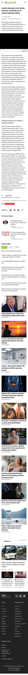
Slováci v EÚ (18, 636)
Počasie (4, 633)
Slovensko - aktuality (20, 623)
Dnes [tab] (4, 247)
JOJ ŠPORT (4, 611)
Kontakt (4, 647)
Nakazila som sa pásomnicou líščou (11, 251)
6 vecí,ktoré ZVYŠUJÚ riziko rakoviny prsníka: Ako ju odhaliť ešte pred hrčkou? (14, 283)
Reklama (4, 645)
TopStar (4, 623)
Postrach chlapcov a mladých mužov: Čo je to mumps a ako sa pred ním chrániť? (14, 256)
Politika (17, 631)
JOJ (2, 606)
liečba (7, 203)
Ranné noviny (18, 616)
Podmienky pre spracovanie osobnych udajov (6, 652)
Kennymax (17, 668)
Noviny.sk (17, 606)
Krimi (16, 628)
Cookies (4, 656)
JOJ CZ (3, 613)
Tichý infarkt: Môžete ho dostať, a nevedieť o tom (14, 262)
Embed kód (24, 51)
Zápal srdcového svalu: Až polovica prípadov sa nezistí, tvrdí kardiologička (14, 289)
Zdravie (3, 628)
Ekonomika (18, 633)
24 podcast (18, 621)
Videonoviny (18, 613)
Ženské (3, 621)
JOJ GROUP (4, 616)
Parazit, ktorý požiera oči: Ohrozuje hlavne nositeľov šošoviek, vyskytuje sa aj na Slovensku (13, 269)
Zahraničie (17, 626)
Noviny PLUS (18, 611)
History (4, 631)
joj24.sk (17, 608)
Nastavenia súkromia (7, 658)
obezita (12, 203)
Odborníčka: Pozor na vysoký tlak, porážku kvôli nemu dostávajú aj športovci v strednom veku (14, 276)
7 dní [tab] (10, 247)
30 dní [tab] (17, 247)
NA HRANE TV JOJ (19, 618)
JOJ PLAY (4, 608)
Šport (3, 618)
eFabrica (17, 670)
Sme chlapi (4, 626)
